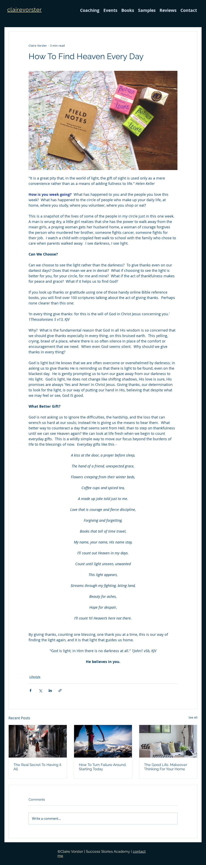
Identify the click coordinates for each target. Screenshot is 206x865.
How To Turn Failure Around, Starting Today (102, 767)
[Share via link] (60, 690)
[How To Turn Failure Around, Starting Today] (103, 741)
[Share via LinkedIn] (50, 690)
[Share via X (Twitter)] (40, 690)
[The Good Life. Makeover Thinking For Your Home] (168, 741)
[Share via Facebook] (30, 690)
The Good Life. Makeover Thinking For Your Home (165, 767)
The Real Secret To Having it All (37, 767)
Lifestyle (34, 677)
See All (193, 717)
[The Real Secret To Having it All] (38, 741)
